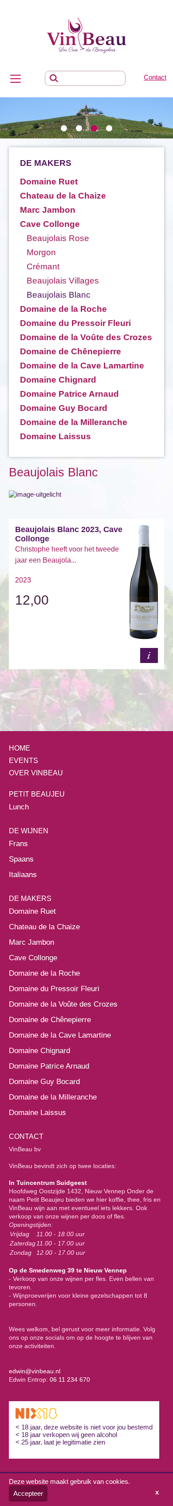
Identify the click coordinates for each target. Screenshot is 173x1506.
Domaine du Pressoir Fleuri (75, 323)
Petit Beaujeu (37, 794)
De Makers (30, 898)
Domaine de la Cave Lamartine (82, 365)
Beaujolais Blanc (58, 294)
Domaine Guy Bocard (63, 408)
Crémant (43, 266)
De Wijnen (28, 831)
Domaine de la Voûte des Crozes (86, 337)
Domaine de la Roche (63, 309)
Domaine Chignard (58, 379)
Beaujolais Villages (63, 280)
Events (23, 760)
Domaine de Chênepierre (70, 351)
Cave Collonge (50, 224)
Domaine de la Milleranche (73, 422)
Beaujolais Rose (58, 238)
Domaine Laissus (55, 436)
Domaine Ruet (49, 181)
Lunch (19, 807)
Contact (155, 77)
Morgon (41, 252)
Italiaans (23, 874)
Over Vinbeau (36, 773)
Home (19, 748)
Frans (18, 843)
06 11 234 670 (70, 1379)
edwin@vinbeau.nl (34, 1371)
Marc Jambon (47, 210)
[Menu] (15, 78)
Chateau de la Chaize (63, 195)
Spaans (21, 859)
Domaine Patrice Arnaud (69, 394)
